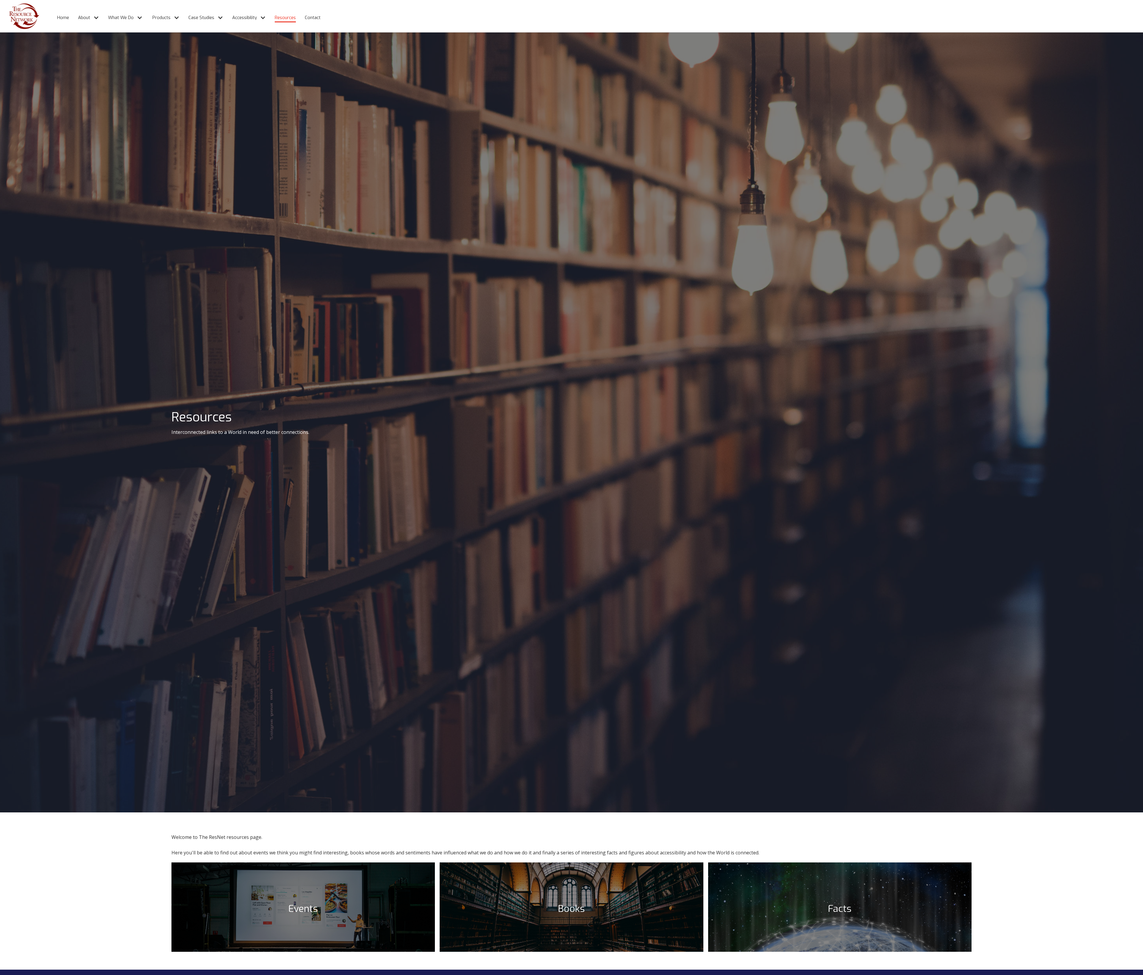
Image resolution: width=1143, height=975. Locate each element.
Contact (313, 18)
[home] (19, 16)
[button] (85, 15)
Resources (285, 18)
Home (63, 18)
